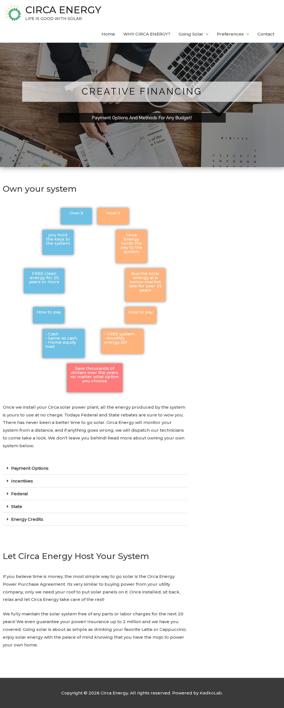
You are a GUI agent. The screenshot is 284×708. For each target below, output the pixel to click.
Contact (265, 34)
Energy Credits (27, 519)
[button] (95, 468)
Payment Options (30, 468)
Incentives (22, 481)
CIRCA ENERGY (63, 10)
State (16, 506)
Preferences (230, 34)
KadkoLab (211, 693)
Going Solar (191, 34)
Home (108, 34)
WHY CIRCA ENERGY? (146, 34)
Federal (19, 493)
